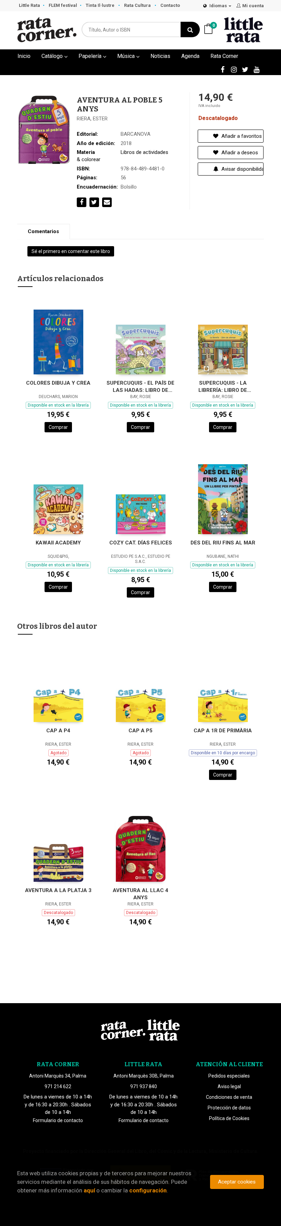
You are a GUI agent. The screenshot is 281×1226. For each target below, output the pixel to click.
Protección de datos (229, 1107)
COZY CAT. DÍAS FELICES (140, 543)
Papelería (90, 56)
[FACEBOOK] (222, 69)
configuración (148, 1190)
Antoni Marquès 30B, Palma (143, 1076)
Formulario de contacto (58, 1120)
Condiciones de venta (229, 1097)
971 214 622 (58, 1086)
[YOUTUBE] (256, 69)
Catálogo (52, 56)
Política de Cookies (229, 1118)
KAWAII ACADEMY (58, 543)
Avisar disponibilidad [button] (242, 169)
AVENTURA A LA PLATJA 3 (58, 890)
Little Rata (29, 5)
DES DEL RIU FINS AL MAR (223, 543)
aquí (89, 1190)
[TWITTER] (245, 69)
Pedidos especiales (229, 1076)
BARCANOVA (135, 134)
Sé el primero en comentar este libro (71, 251)
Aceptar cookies (237, 1182)
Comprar (58, 427)
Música (126, 56)
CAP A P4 (58, 731)
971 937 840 (143, 1086)
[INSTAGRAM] (234, 69)
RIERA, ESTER (92, 119)
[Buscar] (190, 29)
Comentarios (43, 231)
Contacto (170, 5)
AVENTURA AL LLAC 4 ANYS (140, 894)
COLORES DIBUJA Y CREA (58, 383)
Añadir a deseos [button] (239, 152)
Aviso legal (229, 1086)
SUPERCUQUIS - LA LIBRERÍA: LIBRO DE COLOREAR (222, 386)
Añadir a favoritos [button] (241, 136)
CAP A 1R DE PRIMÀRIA (223, 731)
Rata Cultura (138, 5)
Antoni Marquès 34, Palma (57, 1076)
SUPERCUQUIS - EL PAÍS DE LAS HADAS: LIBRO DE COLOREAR (140, 386)
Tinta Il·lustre (100, 5)
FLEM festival (63, 5)
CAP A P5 (140, 731)
